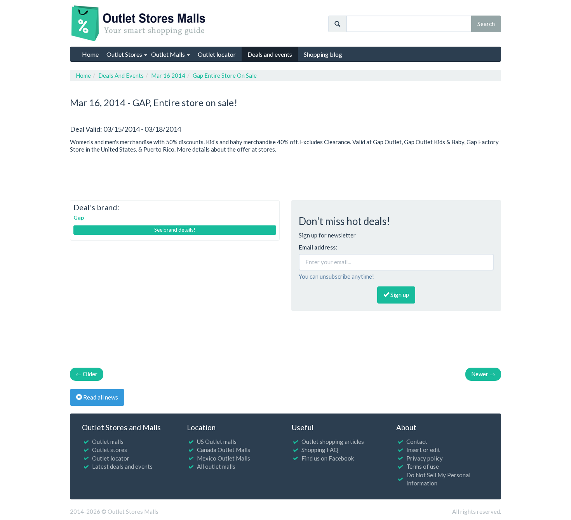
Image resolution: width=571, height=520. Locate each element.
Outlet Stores (124, 54)
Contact (416, 441)
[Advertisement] (285, 174)
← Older (86, 373)
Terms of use (422, 466)
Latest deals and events (122, 466)
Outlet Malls (168, 54)
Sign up (399, 294)
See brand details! (174, 230)
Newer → (483, 373)
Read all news (100, 397)
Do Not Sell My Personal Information (438, 479)
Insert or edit (423, 449)
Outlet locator (110, 458)
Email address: (318, 247)
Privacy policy (424, 458)
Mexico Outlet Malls (223, 458)
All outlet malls (216, 466)
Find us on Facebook (327, 458)
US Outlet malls (217, 441)
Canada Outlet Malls (223, 449)
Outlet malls (108, 441)
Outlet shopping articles (332, 441)
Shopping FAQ (319, 449)
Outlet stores (109, 449)
